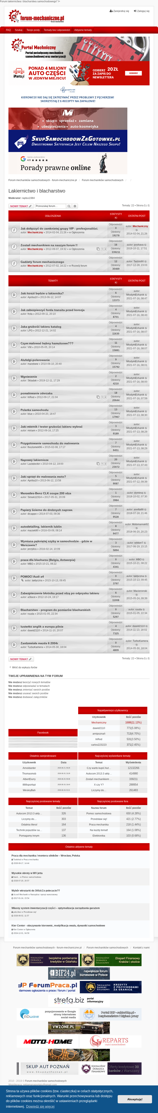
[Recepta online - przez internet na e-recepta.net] (67, 96)
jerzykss (32, 549)
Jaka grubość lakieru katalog (41, 326)
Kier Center (18, 929)
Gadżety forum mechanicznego (42, 261)
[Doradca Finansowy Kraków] (110, 960)
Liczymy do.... (98, 790)
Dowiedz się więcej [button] (40, 1106)
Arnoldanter (29, 768)
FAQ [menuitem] (8, 30)
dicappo (32, 513)
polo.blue (17, 912)
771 (129, 728)
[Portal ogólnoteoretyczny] (79, 1000)
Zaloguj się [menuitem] (143, 11)
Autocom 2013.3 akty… (99, 773)
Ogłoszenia (78, 232)
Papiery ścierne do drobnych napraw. (47, 510)
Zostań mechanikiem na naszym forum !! (49, 245)
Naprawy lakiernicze (35, 460)
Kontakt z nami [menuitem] (141, 947)
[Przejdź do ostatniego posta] (137, 230)
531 (129, 739)
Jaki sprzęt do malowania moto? (43, 476)
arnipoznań (99, 733)
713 (129, 733)
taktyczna (37, 580)
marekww (33, 363)
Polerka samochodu (35, 410)
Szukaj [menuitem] (18, 30)
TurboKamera (35, 647)
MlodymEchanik (135, 294)
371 (129, 744)
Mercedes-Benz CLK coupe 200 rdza (46, 493)
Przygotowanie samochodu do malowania (50, 443)
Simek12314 (35, 497)
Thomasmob (29, 773)
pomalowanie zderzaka (36, 393)
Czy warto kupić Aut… (99, 768)
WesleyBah (29, 790)
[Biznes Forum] (79, 973)
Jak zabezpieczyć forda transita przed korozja (53, 310)
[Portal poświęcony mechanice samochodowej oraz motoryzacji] (79, 49)
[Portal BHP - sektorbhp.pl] (110, 1014)
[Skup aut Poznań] (67, 119)
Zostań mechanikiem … (99, 779)
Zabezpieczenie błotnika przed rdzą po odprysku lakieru (60, 593)
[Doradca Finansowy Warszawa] (110, 1068)
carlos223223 (99, 744)
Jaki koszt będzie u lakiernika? (42, 293)
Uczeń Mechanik (20, 895)
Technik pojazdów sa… (29, 830)
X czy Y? (99, 784)
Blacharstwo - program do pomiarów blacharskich (56, 610)
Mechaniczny (35, 232)
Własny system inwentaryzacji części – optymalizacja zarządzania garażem (56, 908)
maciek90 (33, 530)
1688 (128, 722)
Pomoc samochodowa (98, 813)
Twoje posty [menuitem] (33, 30)
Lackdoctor (34, 463)
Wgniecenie (29, 376)
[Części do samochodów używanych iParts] (79, 73)
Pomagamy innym (29, 835)
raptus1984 (28, 198)
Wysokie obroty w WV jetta (27, 873)
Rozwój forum (79, 265)
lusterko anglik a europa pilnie (42, 626)
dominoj (138, 492)
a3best (31, 597)
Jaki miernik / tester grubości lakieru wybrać (51, 426)
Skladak (32, 380)
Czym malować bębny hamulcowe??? (47, 343)
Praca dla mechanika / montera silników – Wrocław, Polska (46, 855)
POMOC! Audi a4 (32, 576)
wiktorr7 (138, 542)
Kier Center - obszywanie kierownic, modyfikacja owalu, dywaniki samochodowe (58, 925)
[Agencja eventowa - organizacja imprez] (79, 1055)
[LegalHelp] (67, 163)
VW (29, 347)
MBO (30, 563)
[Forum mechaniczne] (36, 16)
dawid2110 (34, 630)
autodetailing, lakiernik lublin (41, 526)
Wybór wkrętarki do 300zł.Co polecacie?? (36, 890)
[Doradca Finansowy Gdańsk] (47, 960)
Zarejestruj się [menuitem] (121, 11)
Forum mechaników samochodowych (46, 1080)
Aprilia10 (33, 297)
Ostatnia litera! (29, 824)
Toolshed (17, 860)
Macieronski (140, 591)
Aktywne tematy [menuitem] (83, 30)
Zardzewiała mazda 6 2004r (39, 643)
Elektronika (99, 835)
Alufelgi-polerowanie (35, 360)
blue (30, 413)
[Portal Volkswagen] (79, 1028)
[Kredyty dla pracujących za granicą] (110, 987)
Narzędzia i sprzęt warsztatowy (44, 895)
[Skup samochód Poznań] (47, 1041)
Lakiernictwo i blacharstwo (36, 191)
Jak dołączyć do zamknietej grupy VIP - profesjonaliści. (59, 228)
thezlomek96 (35, 447)
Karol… (16, 877)
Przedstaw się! (99, 819)
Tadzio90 (139, 261)
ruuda (31, 613)
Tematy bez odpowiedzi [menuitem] (57, 30)
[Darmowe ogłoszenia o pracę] (47, 987)
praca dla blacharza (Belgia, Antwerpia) (48, 560)
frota (30, 313)
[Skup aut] (67, 141)
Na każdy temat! (99, 830)
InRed (31, 397)
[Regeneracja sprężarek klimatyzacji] (110, 1041)
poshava (139, 244)
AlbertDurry (29, 779)
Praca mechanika (99, 824)
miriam (31, 430)
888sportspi (29, 784)
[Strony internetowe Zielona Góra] (47, 1014)
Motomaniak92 (140, 524)
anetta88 (139, 509)
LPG (30, 330)
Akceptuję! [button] (135, 1099)
